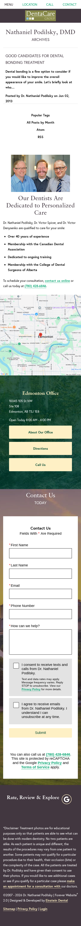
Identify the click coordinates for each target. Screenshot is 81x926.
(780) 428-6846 (35, 286)
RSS (40, 137)
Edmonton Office (40, 393)
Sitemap (9, 909)
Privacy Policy (31, 689)
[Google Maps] (67, 799)
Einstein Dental (57, 900)
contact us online (57, 281)
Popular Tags (40, 115)
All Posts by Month (40, 122)
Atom (40, 130)
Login (43, 909)
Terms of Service (35, 767)
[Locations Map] (40, 335)
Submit (40, 733)
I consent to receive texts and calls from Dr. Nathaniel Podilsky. (45, 677)
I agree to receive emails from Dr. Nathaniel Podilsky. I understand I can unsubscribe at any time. (44, 710)
